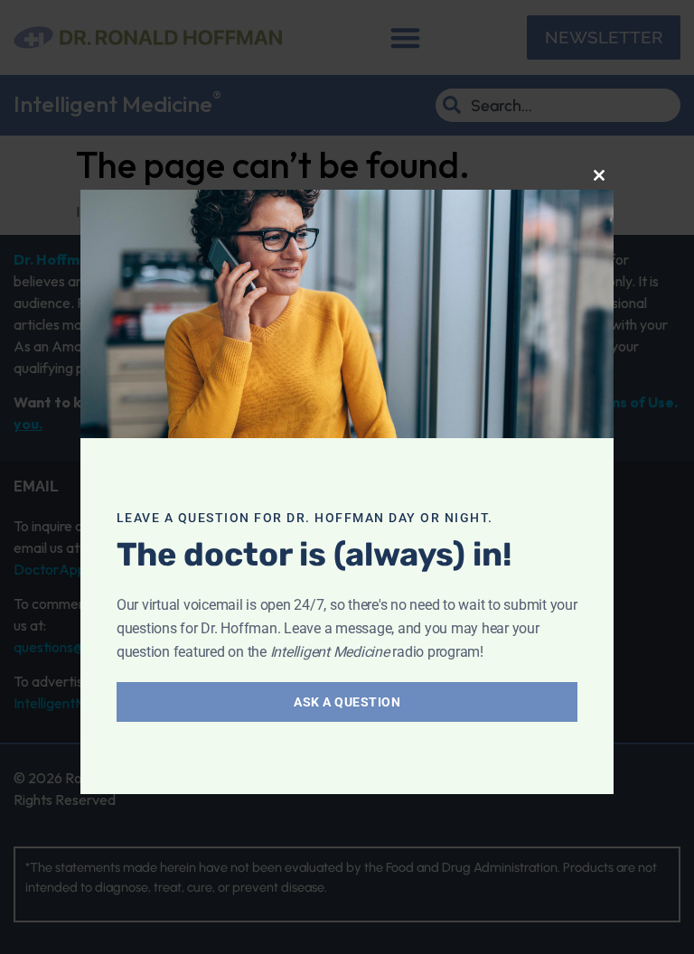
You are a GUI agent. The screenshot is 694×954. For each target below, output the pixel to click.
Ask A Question (347, 702)
